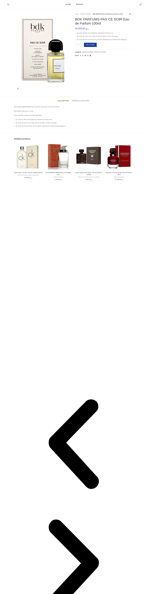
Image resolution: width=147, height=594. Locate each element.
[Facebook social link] (80, 55)
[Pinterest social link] (85, 55)
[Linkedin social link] (88, 55)
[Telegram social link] (90, 55)
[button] (73, 444)
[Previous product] (128, 14)
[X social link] (83, 55)
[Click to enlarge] (17, 88)
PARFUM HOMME (100, 52)
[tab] (63, 100)
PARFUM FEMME (85, 14)
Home (77, 14)
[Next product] (132, 14)
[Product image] (28, 156)
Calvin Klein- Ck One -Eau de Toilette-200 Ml (28, 172)
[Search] (8, 5)
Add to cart (90, 44)
